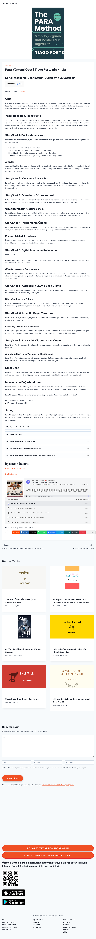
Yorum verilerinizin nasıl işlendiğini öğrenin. (58, 785)
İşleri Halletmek (11, 474)
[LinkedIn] (94, 466)
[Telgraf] (94, 481)
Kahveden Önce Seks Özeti (83, 546)
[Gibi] (94, 493)
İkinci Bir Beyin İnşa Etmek (15, 468)
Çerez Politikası (8, 922)
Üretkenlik (37, 927)
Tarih (35, 929)
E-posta (38, 763)
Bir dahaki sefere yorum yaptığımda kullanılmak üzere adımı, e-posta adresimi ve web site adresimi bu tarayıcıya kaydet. (45, 768)
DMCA (4, 920)
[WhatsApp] (94, 474)
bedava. (22, 92)
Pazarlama (37, 925)
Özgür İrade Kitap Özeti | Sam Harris (22, 699)
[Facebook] (94, 478)
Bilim (65, 932)
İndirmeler (6, 929)
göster (19, 84)
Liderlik (66, 925)
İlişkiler (36, 922)
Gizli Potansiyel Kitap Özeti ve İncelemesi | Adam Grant (23, 546)
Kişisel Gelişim (38, 920)
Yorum (6, 737)
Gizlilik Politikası (9, 925)
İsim (5, 763)
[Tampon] (94, 489)
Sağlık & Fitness (69, 927)
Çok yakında (9, 66)
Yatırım (66, 929)
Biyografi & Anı (69, 920)
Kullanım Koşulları (9, 927)
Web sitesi (69, 763)
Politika (66, 922)
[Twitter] (94, 470)
